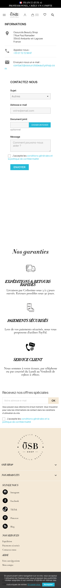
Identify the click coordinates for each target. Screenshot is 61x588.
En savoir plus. (34, 584)
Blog (6, 526)
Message (15, 136)
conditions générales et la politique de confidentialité (30, 157)
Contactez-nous (9, 549)
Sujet (13, 90)
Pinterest (6, 517)
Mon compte (7, 565)
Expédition (7, 541)
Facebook (6, 500)
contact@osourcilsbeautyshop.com (30, 67)
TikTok (6, 509)
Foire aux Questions (11, 561)
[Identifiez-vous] (25, 14)
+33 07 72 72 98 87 (22, 53)
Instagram (6, 491)
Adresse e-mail (18, 104)
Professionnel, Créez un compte (30, 5)
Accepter (48, 584)
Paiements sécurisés (11, 545)
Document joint (18, 119)
